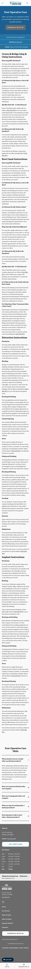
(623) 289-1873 (17, 42)
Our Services (6, 911)
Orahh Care (26, 947)
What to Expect (7, 919)
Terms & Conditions (14, 947)
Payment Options (7, 923)
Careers (21, 947)
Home (4, 907)
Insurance (5, 927)
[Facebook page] (3, 902)
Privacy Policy (5, 947)
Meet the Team (6, 915)
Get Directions (15, 844)
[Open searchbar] (27, 3)
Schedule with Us (15, 27)
